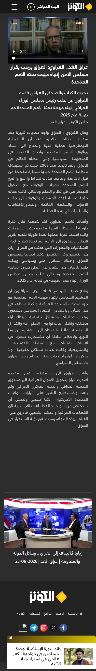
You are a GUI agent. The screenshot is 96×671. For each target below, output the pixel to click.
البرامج (47, 613)
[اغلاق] (11, 638)
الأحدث (59, 613)
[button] (90, 536)
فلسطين (34, 613)
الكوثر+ (21, 613)
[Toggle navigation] (14, 7)
